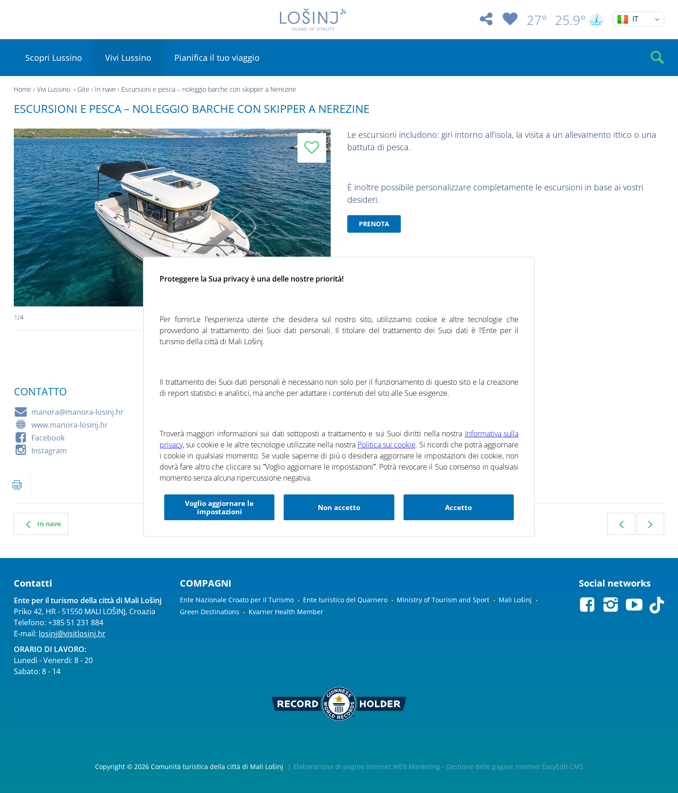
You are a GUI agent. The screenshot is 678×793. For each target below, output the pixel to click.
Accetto (458, 507)
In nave (105, 89)
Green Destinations (209, 611)
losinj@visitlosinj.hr (72, 634)
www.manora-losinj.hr (69, 425)
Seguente (650, 524)
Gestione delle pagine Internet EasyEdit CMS (514, 766)
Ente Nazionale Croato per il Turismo (237, 599)
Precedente (621, 524)
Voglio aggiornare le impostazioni (219, 507)
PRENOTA (374, 223)
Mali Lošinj (515, 599)
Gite (83, 89)
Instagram (49, 451)
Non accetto (339, 507)
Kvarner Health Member (286, 611)
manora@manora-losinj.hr (77, 412)
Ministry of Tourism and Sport (443, 599)
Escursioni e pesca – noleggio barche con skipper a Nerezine (208, 89)
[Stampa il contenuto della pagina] (17, 484)
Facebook (48, 438)
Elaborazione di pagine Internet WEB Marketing (366, 766)
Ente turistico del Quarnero (345, 599)
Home (22, 89)
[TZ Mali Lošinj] (313, 19)
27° (537, 19)
